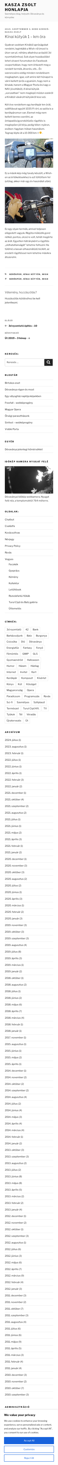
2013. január (12, 1209)
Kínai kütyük (32, 274)
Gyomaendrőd (15, 660)
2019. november (14, 925)
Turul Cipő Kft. (31, 708)
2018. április (12, 1011)
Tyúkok (11, 714)
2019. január (12, 971)
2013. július (11, 1169)
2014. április (12, 1123)
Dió (23, 641)
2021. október (12, 799)
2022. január (12, 786)
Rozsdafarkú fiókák (19, 595)
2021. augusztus (14, 812)
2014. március (13, 1130)
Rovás (8, 552)
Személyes (23, 702)
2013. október (13, 1150)
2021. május (11, 832)
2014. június (12, 1110)
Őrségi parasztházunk (17, 415)
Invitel (23, 672)
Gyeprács (14, 570)
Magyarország (15, 690)
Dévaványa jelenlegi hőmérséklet (24, 449)
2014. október (13, 1084)
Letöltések (15, 589)
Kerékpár (15, 274)
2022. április (12, 773)
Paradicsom (13, 696)
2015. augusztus (14, 1044)
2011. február (12, 1361)
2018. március (13, 1017)
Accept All (29, 1440)
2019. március (13, 965)
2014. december (14, 1070)
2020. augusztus (14, 878)
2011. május (11, 1341)
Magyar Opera (13, 409)
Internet (11, 672)
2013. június (12, 1176)
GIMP (25, 653)
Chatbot (9, 519)
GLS (35, 653)
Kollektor (14, 583)
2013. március (13, 1196)
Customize (29, 1449)
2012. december (14, 1216)
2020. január (12, 918)
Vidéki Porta (12, 429)
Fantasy (27, 647)
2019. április (12, 958)
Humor (11, 665)
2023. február (12, 753)
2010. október (13, 1388)
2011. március (12, 1355)
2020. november (14, 865)
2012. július (11, 1249)
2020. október (13, 872)
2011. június (11, 1335)
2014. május (12, 1117)
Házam (22, 665)
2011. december (14, 1295)
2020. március (13, 905)
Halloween (33, 660)
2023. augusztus (14, 746)
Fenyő (39, 647)
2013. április (12, 1189)
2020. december (14, 859)
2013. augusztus (14, 1163)
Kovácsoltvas (12, 532)
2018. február (12, 1024)
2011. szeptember (15, 1315)
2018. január (12, 1030)
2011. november (14, 1302)
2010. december (14, 1374)
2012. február (12, 1282)
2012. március (13, 1275)
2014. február (12, 1136)
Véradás (31, 714)
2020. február (12, 911)
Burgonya (41, 635)
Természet (13, 708)
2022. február (12, 779)
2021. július (11, 819)
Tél (20, 714)
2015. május (12, 1057)
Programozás (31, 696)
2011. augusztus (14, 1322)
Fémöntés (12, 653)
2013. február (12, 1203)
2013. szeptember (15, 1156)
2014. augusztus (14, 1097)
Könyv (10, 684)
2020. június (12, 892)
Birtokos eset (12, 382)
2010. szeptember (15, 1394)
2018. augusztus (14, 984)
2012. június (11, 1255)
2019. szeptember (15, 938)
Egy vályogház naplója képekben (23, 396)
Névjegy (9, 539)
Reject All (29, 1458)
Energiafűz (13, 647)
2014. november (14, 1077)
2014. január (12, 1143)
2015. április (12, 1064)
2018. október (13, 978)
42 (27, 629)
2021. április (11, 839)
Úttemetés (15, 608)
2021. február (12, 845)
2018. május (12, 1004)
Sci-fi (10, 702)
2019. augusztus (14, 945)
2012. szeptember (15, 1236)
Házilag (35, 665)
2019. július (11, 951)
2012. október (12, 1229)
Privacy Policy (12, 546)
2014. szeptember (15, 1090)
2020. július (11, 885)
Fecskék (13, 564)
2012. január (12, 1288)
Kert (33, 672)
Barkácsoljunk (15, 635)
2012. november (14, 1222)
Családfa (10, 526)
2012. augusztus (14, 1242)
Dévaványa (35, 641)
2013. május (12, 1183)
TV (45, 708)
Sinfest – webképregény (19, 422)
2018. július (11, 991)
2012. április (11, 1269)
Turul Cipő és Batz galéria (23, 602)
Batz (29, 635)
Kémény (13, 577)
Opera (30, 690)
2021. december (14, 792)
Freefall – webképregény (19, 402)
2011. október (12, 1308)
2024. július (11, 740)
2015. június (12, 1050)
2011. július (11, 1328)
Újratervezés (14, 720)
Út (26, 720)
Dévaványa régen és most (19, 389)
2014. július (11, 1103)
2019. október (13, 931)
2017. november (14, 1037)
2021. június (11, 826)
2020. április (12, 898)
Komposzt (27, 678)
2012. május (11, 1262)
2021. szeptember (15, 806)
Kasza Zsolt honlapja (21, 7)
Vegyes (9, 559)
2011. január (11, 1368)
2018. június (12, 998)
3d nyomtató (14, 629)
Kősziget (31, 684)
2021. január (12, 852)
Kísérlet (41, 678)
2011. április (11, 1348)
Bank (35, 629)
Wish (45, 274)
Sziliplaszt (39, 702)
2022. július (11, 759)
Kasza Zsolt (13, 32)
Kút (20, 684)
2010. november (14, 1381)
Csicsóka (12, 641)
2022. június (12, 766)
